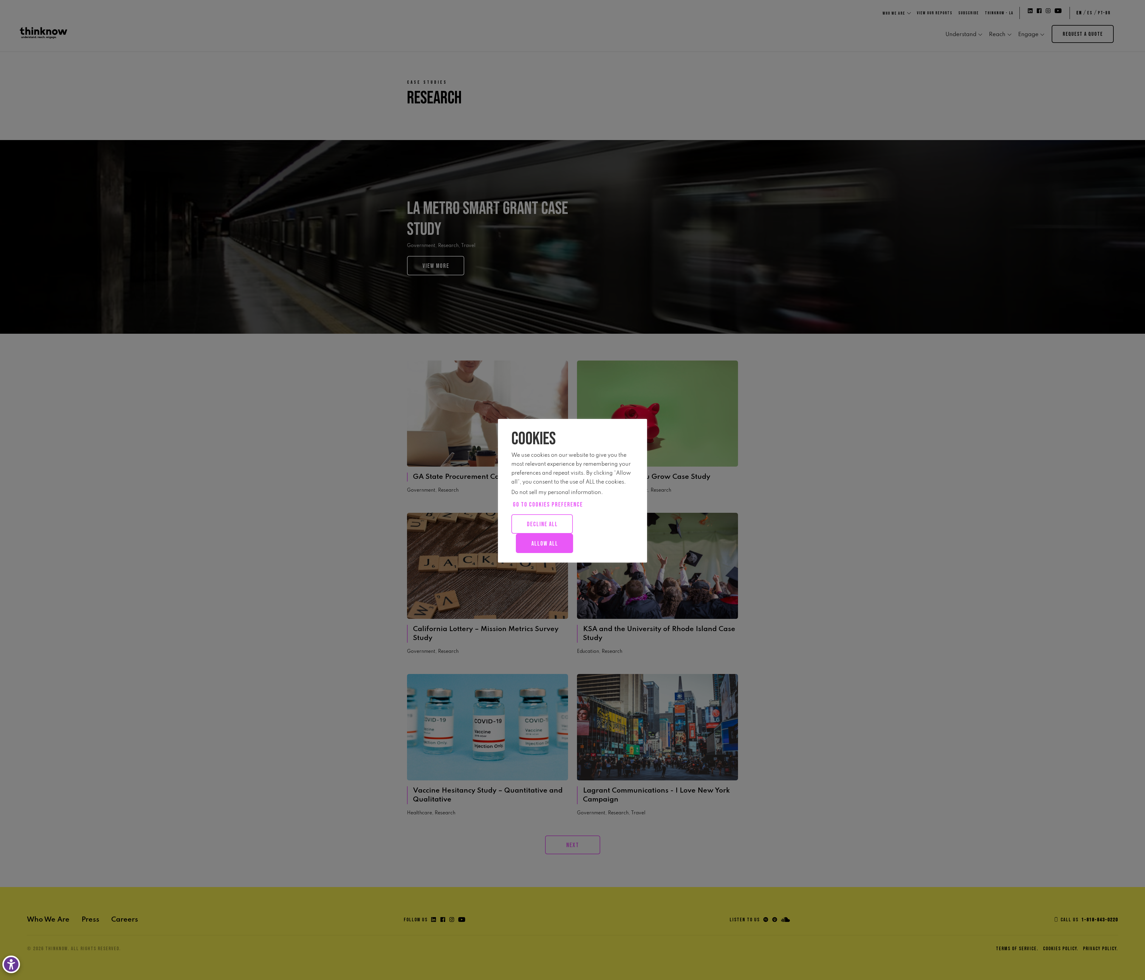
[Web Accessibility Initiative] (12, 964)
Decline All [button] (542, 524)
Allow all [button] (544, 543)
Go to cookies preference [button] (548, 504)
